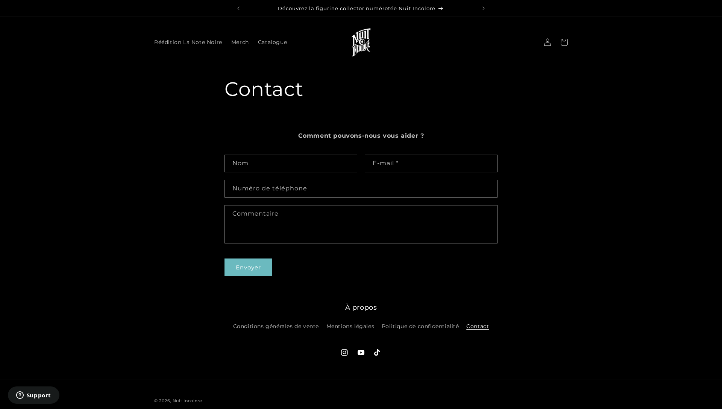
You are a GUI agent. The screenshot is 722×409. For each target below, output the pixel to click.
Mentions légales (350, 326)
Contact (477, 326)
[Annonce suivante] (483, 8)
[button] (531, 42)
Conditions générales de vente (276, 326)
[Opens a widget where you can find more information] (33, 395)
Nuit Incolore (187, 400)
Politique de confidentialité (420, 326)
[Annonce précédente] (238, 8)
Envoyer (248, 267)
